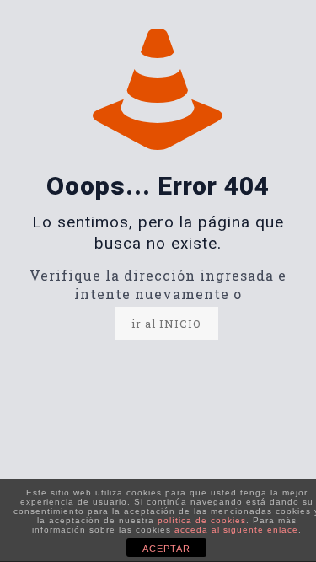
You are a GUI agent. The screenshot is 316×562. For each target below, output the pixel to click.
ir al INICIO (166, 323)
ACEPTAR (166, 548)
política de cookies (202, 520)
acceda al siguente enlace (236, 529)
